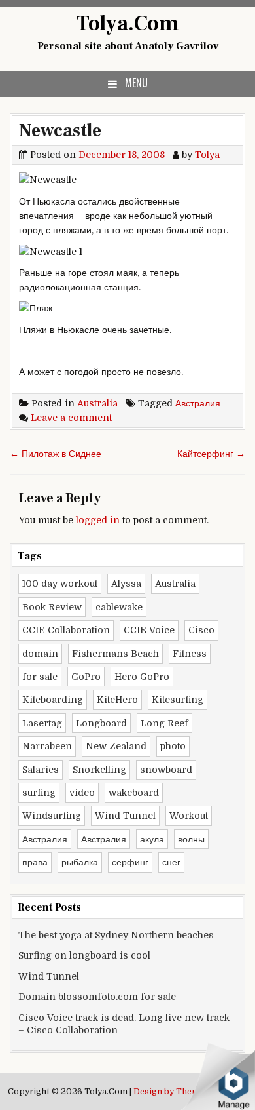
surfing (39, 792)
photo (173, 746)
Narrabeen (47, 746)
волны (191, 839)
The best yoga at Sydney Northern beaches (116, 935)
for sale (40, 676)
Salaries (40, 769)
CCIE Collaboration (66, 630)
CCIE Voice (149, 630)
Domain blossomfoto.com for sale (97, 996)
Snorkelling (99, 769)
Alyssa (126, 583)
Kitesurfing (177, 699)
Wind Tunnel (125, 815)
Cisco (201, 630)
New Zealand (116, 746)
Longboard (101, 723)
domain (40, 653)
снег (171, 862)
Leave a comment (71, 417)
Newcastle (60, 130)
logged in (98, 520)
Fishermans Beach (115, 653)
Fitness (190, 653)
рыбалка (79, 862)
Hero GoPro (141, 676)
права (35, 862)
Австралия (197, 403)
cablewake (119, 607)
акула (152, 839)
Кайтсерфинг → (211, 453)
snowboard (166, 769)
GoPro (86, 676)
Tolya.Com (127, 23)
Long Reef (164, 723)
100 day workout (59, 583)
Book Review (52, 607)
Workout (188, 815)
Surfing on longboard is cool (84, 955)
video (82, 792)
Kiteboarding (52, 699)
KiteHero (117, 699)
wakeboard (134, 792)
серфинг (130, 862)
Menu (136, 82)
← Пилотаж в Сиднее (55, 453)
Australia (97, 403)
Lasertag (42, 723)
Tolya (207, 154)
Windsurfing (51, 815)
